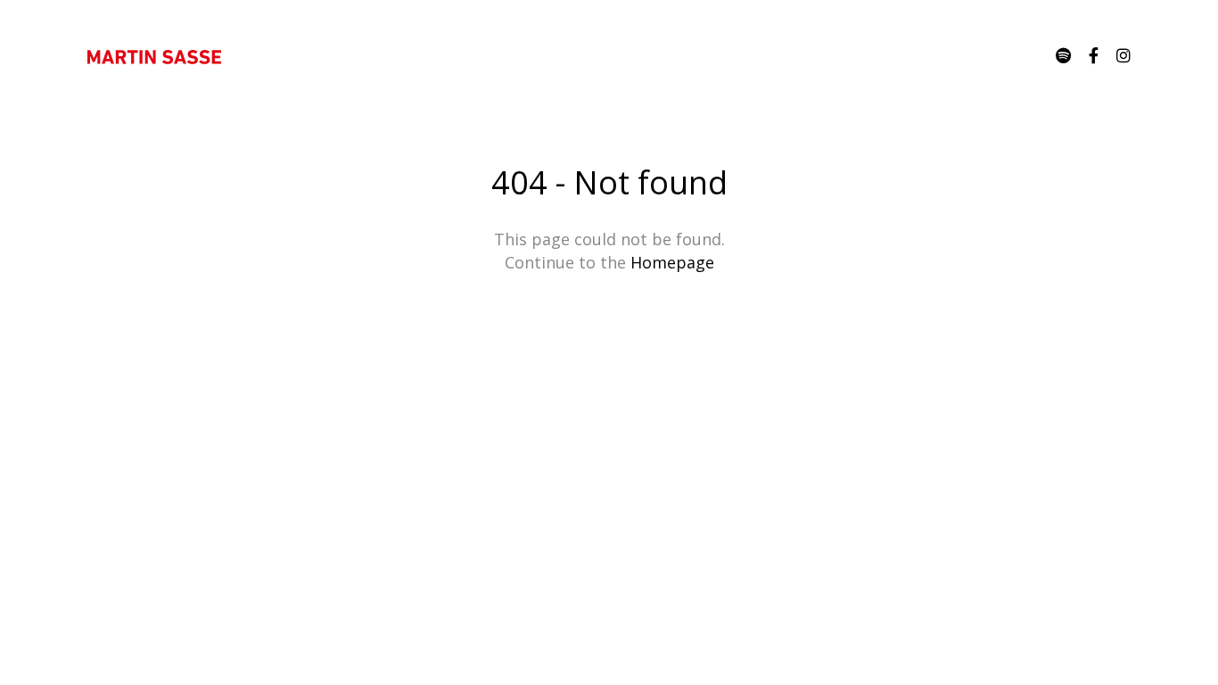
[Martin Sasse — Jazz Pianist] (154, 56)
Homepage (672, 262)
